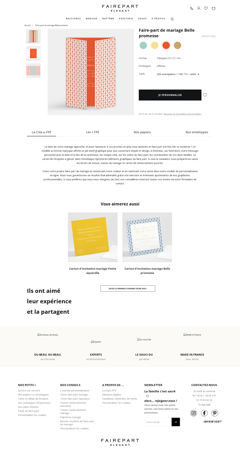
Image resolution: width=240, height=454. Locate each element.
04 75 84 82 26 (204, 400)
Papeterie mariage (70, 417)
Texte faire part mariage (74, 394)
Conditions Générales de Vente (119, 398)
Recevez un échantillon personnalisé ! (183, 113)
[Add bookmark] (205, 95)
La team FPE (109, 390)
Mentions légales (111, 394)
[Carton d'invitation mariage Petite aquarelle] (92, 237)
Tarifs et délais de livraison (33, 398)
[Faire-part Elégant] (120, 8)
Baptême (108, 18)
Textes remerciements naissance (73, 404)
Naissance (73, 18)
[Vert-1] (143, 45)
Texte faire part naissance (75, 398)
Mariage (92, 18)
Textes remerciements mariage (73, 411)
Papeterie (126, 18)
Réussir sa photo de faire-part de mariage (77, 423)
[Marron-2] (177, 45)
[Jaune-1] (154, 45)
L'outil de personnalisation (74, 390)
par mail (206, 404)
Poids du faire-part (28, 410)
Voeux (142, 18)
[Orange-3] (166, 45)
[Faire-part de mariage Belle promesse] (91, 72)
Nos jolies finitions (28, 406)
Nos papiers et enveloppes (33, 394)
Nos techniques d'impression (34, 402)
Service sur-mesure (29, 390)
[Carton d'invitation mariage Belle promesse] (147, 237)
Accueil (27, 25)
